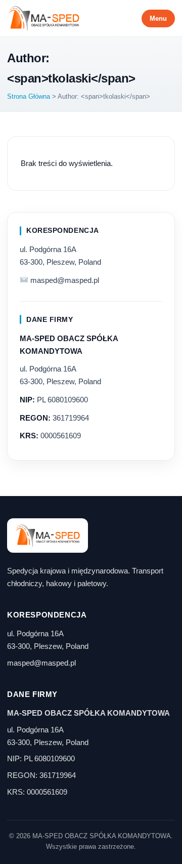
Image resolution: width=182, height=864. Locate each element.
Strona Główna (28, 96)
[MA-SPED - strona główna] (43, 18)
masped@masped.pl (64, 280)
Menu (158, 18)
